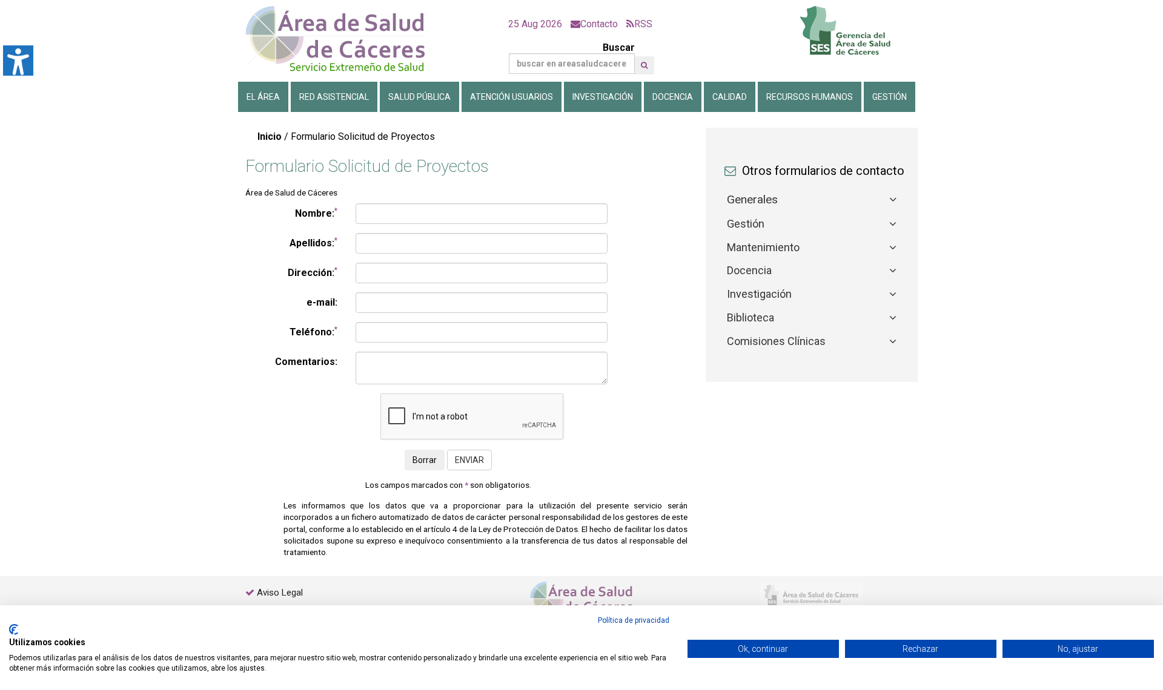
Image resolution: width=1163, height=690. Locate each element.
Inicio (269, 136)
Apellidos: (313, 242)
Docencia (672, 97)
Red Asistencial (334, 97)
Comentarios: (306, 361)
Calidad (729, 97)
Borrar (425, 460)
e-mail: (321, 302)
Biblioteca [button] (750, 317)
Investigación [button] (759, 294)
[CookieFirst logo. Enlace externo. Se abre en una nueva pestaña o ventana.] (13, 629)
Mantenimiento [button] (763, 247)
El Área (263, 97)
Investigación (602, 97)
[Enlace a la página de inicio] (345, 39)
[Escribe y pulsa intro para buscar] (644, 65)
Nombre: (316, 212)
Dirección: (312, 272)
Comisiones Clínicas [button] (776, 341)
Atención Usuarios (511, 97)
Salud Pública (419, 97)
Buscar (619, 47)
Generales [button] (752, 199)
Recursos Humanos (809, 97)
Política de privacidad (633, 620)
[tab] (812, 200)
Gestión (889, 97)
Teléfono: (313, 331)
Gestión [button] (745, 223)
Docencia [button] (749, 270)
